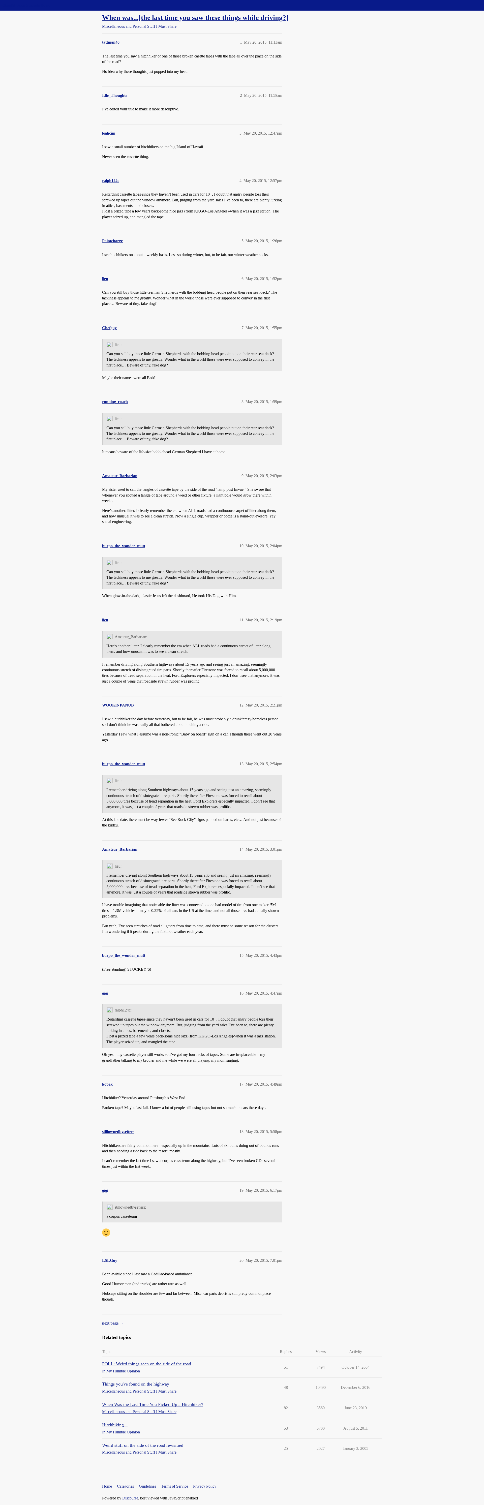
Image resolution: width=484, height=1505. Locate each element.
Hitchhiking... (115, 1424)
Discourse (130, 1498)
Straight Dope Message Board (26, 5)
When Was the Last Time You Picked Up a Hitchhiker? (152, 1404)
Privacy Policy (204, 1486)
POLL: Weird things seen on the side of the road (146, 1363)
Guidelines (147, 1486)
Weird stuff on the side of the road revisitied (142, 1445)
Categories (125, 1486)
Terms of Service (174, 1486)
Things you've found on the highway (135, 1384)
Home (107, 1486)
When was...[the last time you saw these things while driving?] (195, 17)
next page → (113, 1323)
